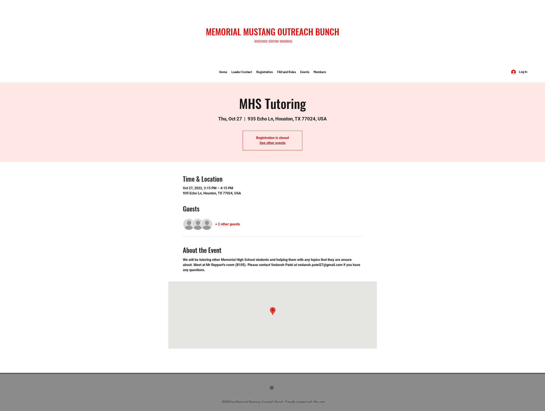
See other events (272, 143)
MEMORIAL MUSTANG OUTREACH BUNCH (272, 31)
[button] (241, 72)
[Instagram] (272, 388)
